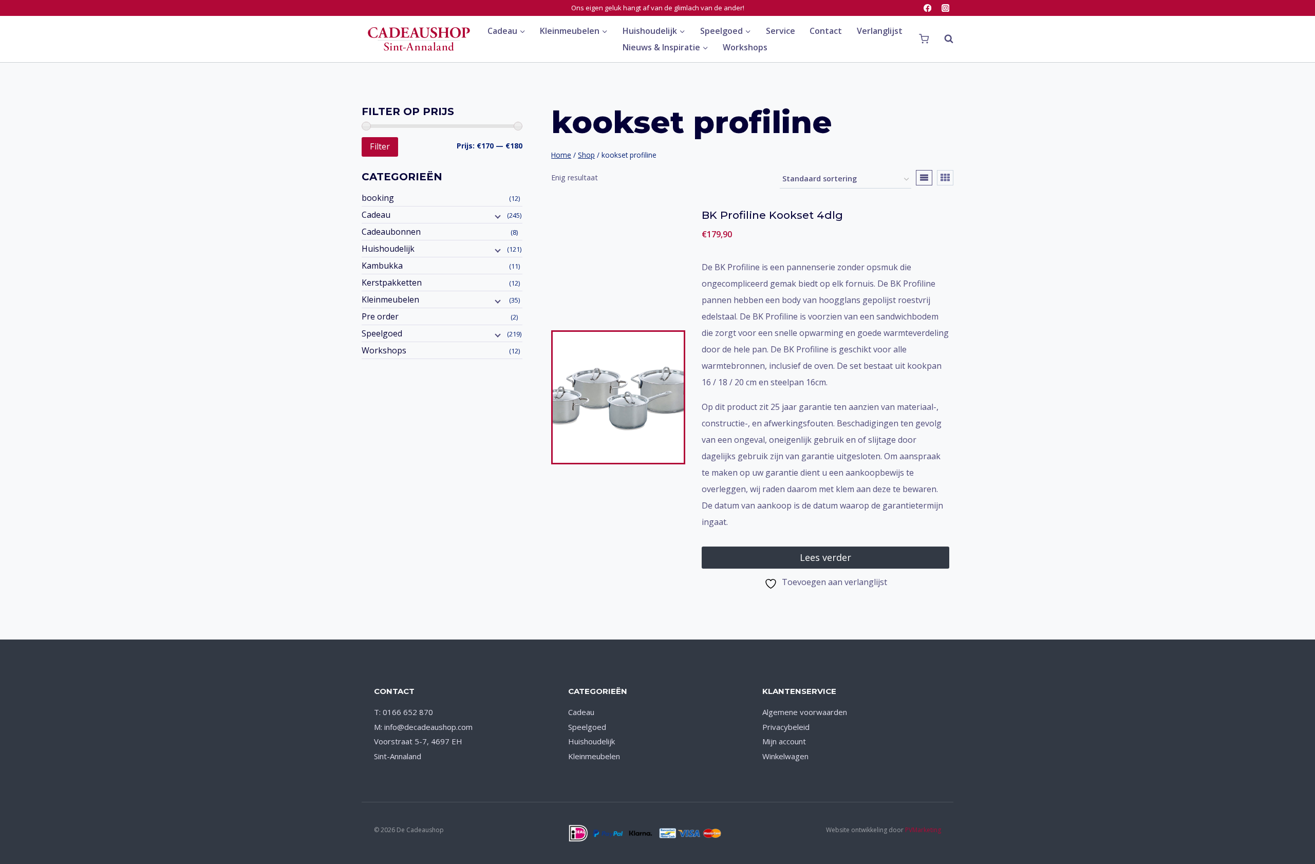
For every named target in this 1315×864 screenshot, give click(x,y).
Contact (826, 30)
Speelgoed (382, 333)
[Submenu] (496, 215)
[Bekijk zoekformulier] (943, 39)
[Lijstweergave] (924, 177)
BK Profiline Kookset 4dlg (772, 215)
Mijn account (784, 741)
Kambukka (382, 265)
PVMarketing (923, 829)
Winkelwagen (785, 756)
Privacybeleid (786, 727)
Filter (380, 146)
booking (378, 197)
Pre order (380, 316)
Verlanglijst (880, 30)
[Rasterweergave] (945, 177)
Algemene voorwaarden (804, 712)
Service (780, 30)
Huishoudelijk (388, 248)
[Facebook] (927, 8)
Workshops (745, 47)
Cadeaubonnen (391, 231)
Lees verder (825, 557)
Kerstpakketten (392, 282)
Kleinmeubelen (390, 299)
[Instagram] (945, 8)
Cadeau (376, 214)
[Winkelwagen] (924, 39)
